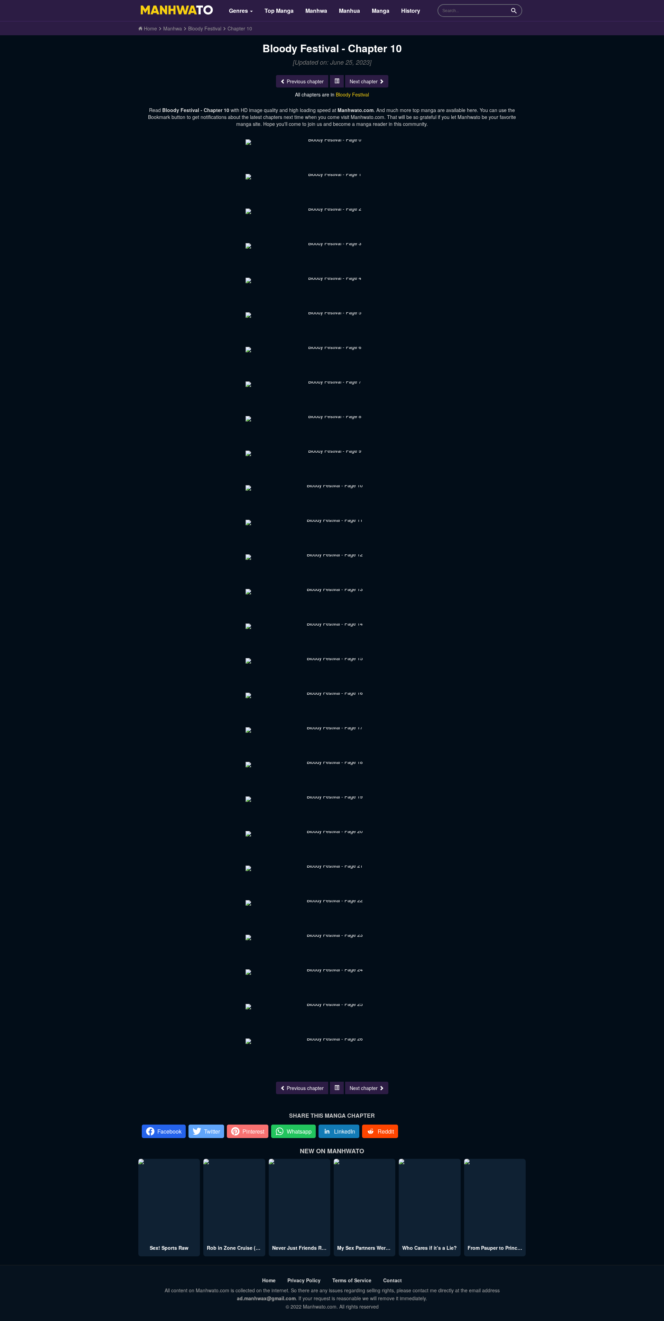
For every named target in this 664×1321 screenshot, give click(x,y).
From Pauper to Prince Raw (500, 1247)
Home (269, 1280)
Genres (239, 11)
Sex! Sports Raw (169, 1247)
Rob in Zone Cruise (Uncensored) (246, 1247)
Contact (392, 1280)
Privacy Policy (304, 1280)
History (410, 11)
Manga (380, 11)
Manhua (349, 11)
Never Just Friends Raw (300, 1247)
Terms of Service (351, 1280)
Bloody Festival (352, 94)
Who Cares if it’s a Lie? (429, 1247)
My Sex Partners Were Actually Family (381, 1247)
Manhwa (316, 11)
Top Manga (279, 11)
